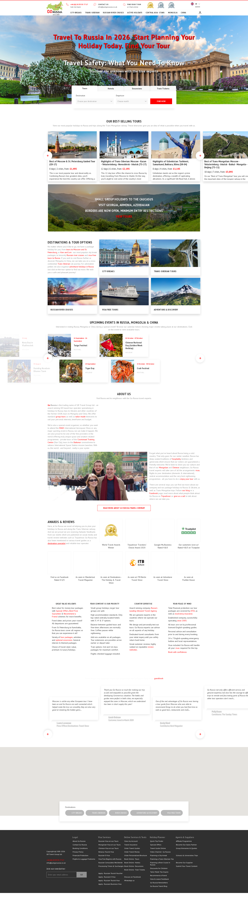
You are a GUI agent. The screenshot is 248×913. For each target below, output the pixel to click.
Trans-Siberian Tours (165, 271)
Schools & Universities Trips (187, 855)
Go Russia (59, 843)
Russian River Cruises (113, 12)
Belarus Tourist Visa (106, 852)
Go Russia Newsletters (159, 883)
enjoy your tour (186, 479)
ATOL (193, 611)
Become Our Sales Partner (186, 845)
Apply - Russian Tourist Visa (109, 880)
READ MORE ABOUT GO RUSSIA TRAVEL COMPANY (124, 508)
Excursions (137, 88)
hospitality (176, 459)
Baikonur (77, 442)
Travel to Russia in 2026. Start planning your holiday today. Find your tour (124, 41)
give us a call (179, 496)
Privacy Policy (78, 852)
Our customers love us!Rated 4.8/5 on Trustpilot (188, 546)
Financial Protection (80, 855)
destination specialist (56, 543)
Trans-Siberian (92, 12)
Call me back (75, 7)
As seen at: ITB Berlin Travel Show (137, 578)
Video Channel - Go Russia (160, 852)
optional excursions (64, 640)
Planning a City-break (158, 855)
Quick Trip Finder (156, 841)
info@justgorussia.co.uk (107, 7)
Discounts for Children (158, 868)
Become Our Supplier (184, 862)
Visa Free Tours (110, 309)
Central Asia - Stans (155, 12)
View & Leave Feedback (159, 879)
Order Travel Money (132, 852)
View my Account (131, 841)
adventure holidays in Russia (81, 266)
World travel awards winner (150, 5)
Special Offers (62, 611)
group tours (61, 416)
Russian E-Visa (104, 855)
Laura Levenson (73, 724)
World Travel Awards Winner (111, 546)
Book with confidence (177, 652)
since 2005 (182, 620)
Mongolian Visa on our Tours (109, 845)
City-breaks (76, 12)
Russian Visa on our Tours (108, 841)
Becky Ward (171, 724)
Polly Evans (224, 713)
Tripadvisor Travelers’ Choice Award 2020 (137, 546)
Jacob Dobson (120, 718)
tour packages (67, 637)
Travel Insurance (130, 845)
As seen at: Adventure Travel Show (162, 578)
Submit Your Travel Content (186, 866)
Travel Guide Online (158, 848)
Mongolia (172, 12)
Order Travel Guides (132, 848)
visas (197, 470)
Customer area (200, 12)
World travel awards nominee (160, 5)
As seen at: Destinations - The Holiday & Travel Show (111, 580)
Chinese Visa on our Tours (108, 848)
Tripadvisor (166, 496)
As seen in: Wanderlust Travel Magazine (85, 578)
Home (54, 7)
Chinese (175, 467)
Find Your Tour (134, 4)
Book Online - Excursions (133, 866)
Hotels (111, 88)
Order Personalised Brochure (135, 855)
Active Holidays (134, 12)
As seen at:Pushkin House (188, 578)
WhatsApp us (129, 880)
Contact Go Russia (80, 845)
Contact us (103, 4)
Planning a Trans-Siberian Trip (162, 859)
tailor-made (80, 416)
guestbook (158, 678)
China (183, 12)
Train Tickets (163, 88)
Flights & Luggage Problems (84, 859)
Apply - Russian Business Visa (109, 884)
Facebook (153, 493)
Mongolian (163, 467)
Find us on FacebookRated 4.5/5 (59, 578)
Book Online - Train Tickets (134, 870)
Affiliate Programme (184, 841)
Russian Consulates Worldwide (110, 862)
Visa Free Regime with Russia (109, 859)
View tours (124, 216)
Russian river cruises (75, 255)
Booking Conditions (80, 848)
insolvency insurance (183, 613)
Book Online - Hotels (132, 862)
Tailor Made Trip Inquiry (159, 872)
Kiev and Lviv (65, 252)
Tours (84, 88)
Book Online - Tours (131, 859)
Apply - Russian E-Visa (106, 877)
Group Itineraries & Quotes (186, 848)
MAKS (61, 428)
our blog (186, 490)
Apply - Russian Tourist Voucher (110, 873)
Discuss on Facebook (132, 877)
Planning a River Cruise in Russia (160, 863)
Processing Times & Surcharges (111, 866)
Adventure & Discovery (166, 309)
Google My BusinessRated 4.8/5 (163, 546)
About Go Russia (79, 841)
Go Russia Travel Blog (158, 886)
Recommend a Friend (158, 875)
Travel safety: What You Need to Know (124, 62)
